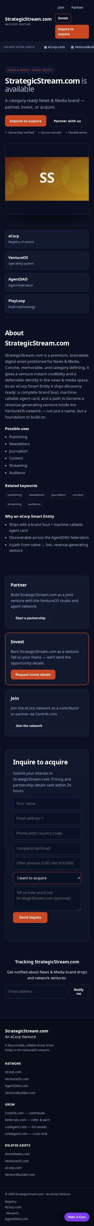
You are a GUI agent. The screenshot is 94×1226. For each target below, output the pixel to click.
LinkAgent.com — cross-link (26, 1134)
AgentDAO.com (16, 1086)
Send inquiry (30, 917)
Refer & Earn (77, 1217)
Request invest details (33, 674)
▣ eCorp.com (52, 47)
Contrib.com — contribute (25, 1113)
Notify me (79, 991)
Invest (63, 18)
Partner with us (67, 121)
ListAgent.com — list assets (26, 1127)
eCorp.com (13, 1072)
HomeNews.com (17, 1154)
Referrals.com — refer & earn (27, 1120)
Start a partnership (30, 618)
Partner (77, 7)
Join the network (29, 726)
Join (61, 7)
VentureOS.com (17, 1079)
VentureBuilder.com (20, 1093)
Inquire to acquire (66, 31)
